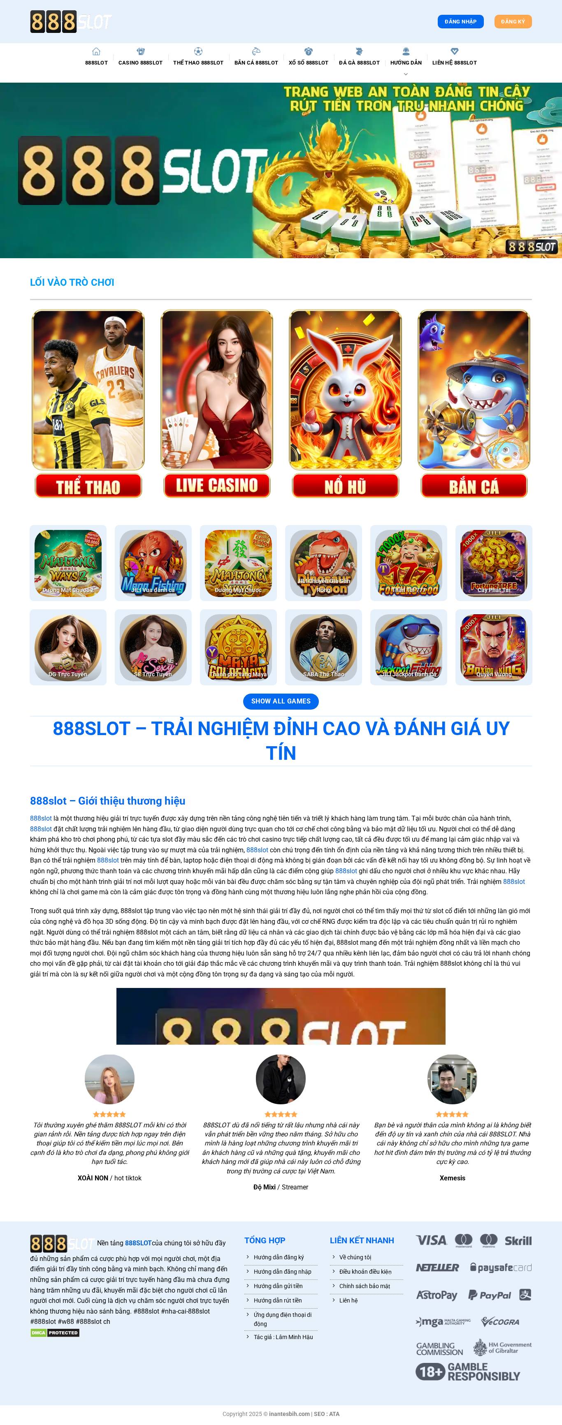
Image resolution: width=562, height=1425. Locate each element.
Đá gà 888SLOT (359, 63)
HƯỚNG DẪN (406, 63)
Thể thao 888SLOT (198, 63)
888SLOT (96, 63)
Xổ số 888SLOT (308, 63)
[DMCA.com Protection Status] (55, 1332)
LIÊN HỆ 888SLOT (454, 63)
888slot (41, 818)
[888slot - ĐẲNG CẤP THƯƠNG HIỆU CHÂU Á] (71, 21)
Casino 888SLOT (140, 63)
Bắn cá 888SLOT (257, 63)
